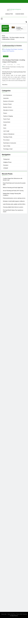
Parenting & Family (7, 137)
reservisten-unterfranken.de (9, 273)
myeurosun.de (5, 254)
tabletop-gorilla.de (6, 422)
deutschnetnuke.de (7, 481)
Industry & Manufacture (8, 134)
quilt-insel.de (5, 333)
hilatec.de (4, 275)
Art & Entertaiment (7, 95)
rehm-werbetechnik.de (7, 323)
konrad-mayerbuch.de (7, 394)
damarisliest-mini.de (7, 392)
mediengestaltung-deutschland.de (10, 247)
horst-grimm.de (6, 318)
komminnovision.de (7, 358)
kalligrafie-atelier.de (7, 598)
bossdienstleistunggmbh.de (9, 252)
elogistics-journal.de (7, 439)
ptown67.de (5, 477)
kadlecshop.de (5, 285)
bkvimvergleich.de (6, 314)
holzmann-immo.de (7, 590)
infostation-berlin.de (7, 356)
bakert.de (4, 321)
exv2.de (4, 437)
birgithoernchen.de (6, 344)
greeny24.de (5, 290)
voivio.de (4, 470)
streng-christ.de (6, 408)
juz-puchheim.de (6, 436)
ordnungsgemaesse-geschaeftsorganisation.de (14, 384)
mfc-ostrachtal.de (6, 533)
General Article (6, 122)
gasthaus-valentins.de (7, 406)
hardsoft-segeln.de (6, 302)
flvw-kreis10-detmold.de (8, 444)
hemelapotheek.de (6, 342)
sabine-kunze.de (6, 536)
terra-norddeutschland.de (8, 510)
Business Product (7, 104)
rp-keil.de (4, 271)
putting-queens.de (6, 339)
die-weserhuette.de (7, 495)
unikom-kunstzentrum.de (8, 361)
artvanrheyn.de (6, 368)
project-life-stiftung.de (7, 586)
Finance (5, 113)
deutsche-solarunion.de (8, 245)
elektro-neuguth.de (6, 550)
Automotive (6, 98)
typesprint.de (5, 464)
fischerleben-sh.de (6, 387)
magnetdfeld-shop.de (7, 280)
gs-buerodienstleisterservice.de (10, 327)
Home (4, 128)
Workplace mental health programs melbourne (14, 201)
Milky (4, 64)
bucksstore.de (5, 373)
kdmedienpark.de (6, 332)
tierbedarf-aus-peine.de (8, 483)
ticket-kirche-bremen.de (8, 455)
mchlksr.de (4, 360)
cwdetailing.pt (5, 231)
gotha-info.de (5, 574)
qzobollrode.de (6, 591)
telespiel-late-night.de (7, 528)
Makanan (6, 56)
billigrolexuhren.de (6, 432)
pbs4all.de (4, 398)
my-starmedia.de (6, 434)
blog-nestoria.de (6, 292)
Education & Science (8, 110)
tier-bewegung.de (6, 367)
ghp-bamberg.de (6, 391)
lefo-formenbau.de (6, 255)
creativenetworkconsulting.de (9, 325)
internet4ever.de (6, 515)
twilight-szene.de (6, 430)
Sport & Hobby (6, 146)
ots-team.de (5, 377)
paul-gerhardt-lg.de (7, 557)
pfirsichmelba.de (6, 545)
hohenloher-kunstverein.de (9, 502)
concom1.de (5, 553)
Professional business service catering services (14, 198)
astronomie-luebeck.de (8, 467)
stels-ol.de (4, 498)
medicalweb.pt (5, 224)
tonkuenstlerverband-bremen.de (10, 583)
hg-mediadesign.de (7, 320)
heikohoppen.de (6, 346)
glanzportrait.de (6, 456)
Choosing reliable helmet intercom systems (13, 207)
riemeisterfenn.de (6, 446)
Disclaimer (5, 165)
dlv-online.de (5, 403)
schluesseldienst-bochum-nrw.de (10, 396)
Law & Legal (6, 131)
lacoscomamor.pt (6, 228)
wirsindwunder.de (6, 278)
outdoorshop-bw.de (7, 337)
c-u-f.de (4, 579)
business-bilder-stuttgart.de (9, 566)
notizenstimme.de (6, 236)
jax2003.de (5, 379)
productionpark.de (6, 309)
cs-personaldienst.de (7, 340)
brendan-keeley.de (6, 257)
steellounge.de (5, 233)
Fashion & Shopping (8, 116)
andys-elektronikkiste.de (8, 249)
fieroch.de (4, 311)
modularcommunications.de (9, 382)
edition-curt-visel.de (7, 294)
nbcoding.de (5, 276)
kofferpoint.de (5, 496)
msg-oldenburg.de (6, 538)
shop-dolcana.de (6, 555)
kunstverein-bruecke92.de (8, 450)
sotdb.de (4, 297)
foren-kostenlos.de (6, 505)
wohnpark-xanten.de (7, 328)
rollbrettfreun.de (6, 472)
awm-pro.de (5, 264)
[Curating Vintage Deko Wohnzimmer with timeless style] (13, 27)
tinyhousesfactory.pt (7, 230)
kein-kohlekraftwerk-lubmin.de (9, 474)
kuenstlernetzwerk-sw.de (8, 389)
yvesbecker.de (5, 453)
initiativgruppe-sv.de (7, 365)
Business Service (7, 107)
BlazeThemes (15, 615)
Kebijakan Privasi (7, 162)
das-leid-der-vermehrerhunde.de (10, 448)
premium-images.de (7, 370)
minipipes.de (5, 399)
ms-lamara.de (5, 289)
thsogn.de (4, 559)
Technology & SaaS (7, 149)
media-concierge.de (7, 581)
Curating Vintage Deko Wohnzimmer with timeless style (19, 28)
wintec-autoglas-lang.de (8, 301)
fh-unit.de (4, 261)
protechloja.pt (5, 223)
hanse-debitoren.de (7, 316)
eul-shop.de (5, 541)
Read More (4, 84)
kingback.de (5, 347)
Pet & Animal (6, 140)
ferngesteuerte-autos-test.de (9, 417)
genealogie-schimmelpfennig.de (10, 512)
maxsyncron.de (6, 479)
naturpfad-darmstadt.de (8, 259)
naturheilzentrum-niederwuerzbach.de (11, 486)
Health (4, 125)
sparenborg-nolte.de (7, 363)
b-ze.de (4, 465)
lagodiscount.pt (6, 226)
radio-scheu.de (6, 313)
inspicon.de (5, 588)
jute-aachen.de (6, 484)
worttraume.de (5, 235)
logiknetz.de (5, 240)
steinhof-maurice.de (7, 375)
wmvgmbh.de (5, 552)
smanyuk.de (5, 295)
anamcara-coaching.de (8, 424)
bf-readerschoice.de (7, 503)
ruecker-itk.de (5, 429)
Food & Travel (6, 119)
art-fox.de (4, 282)
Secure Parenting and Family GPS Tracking (13, 190)
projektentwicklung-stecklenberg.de (11, 380)
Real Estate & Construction (9, 143)
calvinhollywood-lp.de (7, 489)
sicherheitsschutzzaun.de (8, 304)
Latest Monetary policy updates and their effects (14, 204)
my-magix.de (5, 308)
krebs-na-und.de (6, 507)
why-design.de (5, 335)
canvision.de (5, 287)
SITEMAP (5, 168)
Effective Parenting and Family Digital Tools (13, 187)
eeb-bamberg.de (6, 517)
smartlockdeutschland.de (8, 415)
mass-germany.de (6, 306)
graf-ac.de (4, 243)
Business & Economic (8, 101)
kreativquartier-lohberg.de (8, 543)
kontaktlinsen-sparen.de (8, 493)
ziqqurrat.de (5, 250)
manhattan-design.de (7, 547)
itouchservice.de (6, 562)
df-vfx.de (4, 509)
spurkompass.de (6, 238)
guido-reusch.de (6, 488)
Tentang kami (6, 159)
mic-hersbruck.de (6, 410)
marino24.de (5, 405)
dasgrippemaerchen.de (8, 548)
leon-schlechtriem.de (7, 349)
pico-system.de (6, 451)
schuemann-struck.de (7, 514)
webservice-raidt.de (7, 524)
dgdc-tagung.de (6, 418)
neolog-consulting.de (7, 420)
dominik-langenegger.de (8, 401)
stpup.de (4, 522)
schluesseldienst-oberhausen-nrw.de (11, 443)
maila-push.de (5, 283)
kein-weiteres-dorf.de (7, 476)
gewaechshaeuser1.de (8, 330)
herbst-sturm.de (6, 585)
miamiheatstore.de (6, 411)
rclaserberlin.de (6, 262)
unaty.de (4, 242)
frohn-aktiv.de (5, 299)
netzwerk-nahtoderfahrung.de (9, 441)
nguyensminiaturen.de (7, 534)
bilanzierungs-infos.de (7, 372)
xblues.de (4, 567)
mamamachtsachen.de (7, 427)
